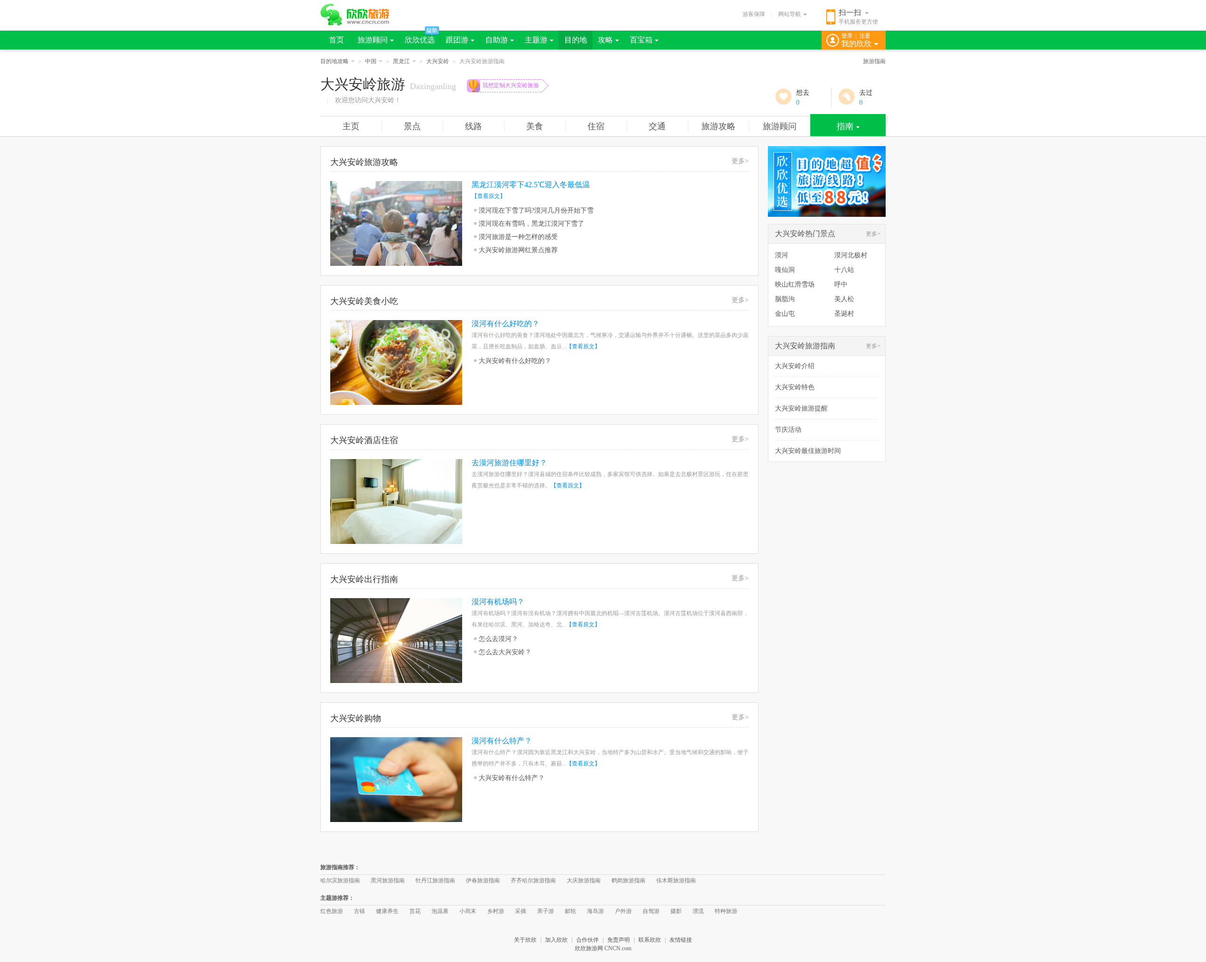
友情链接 (680, 940)
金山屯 (785, 313)
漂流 (698, 911)
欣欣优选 (420, 40)
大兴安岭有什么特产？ (512, 777)
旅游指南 (874, 61)
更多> (740, 160)
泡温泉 (440, 911)
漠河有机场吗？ (498, 602)
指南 (845, 126)
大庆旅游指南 (584, 880)
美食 (534, 126)
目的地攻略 (334, 61)
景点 (412, 126)
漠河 (781, 255)
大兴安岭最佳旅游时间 (808, 450)
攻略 (605, 40)
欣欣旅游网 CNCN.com (603, 948)
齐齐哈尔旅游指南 (533, 880)
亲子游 (545, 911)
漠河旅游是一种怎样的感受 (518, 236)
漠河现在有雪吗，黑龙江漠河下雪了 (531, 223)
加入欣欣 (556, 940)
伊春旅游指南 (483, 880)
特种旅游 (726, 911)
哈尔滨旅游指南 (340, 880)
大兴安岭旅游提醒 (801, 408)
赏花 (415, 911)
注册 (865, 36)
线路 (473, 126)
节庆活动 (788, 429)
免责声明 (618, 940)
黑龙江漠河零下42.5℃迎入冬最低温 (531, 185)
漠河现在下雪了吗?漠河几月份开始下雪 (536, 210)
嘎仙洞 (785, 269)
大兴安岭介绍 (795, 366)
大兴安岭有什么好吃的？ (515, 360)
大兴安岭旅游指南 (805, 346)
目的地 (575, 40)
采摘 (520, 911)
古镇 (359, 911)
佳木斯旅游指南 (676, 880)
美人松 (844, 299)
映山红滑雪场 (795, 284)
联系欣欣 (649, 940)
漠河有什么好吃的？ (505, 324)
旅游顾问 (373, 40)
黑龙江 (401, 61)
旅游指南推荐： (340, 867)
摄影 (676, 911)
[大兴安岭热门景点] (804, 241)
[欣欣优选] (827, 215)
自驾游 (651, 911)
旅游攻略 (718, 126)
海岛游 (595, 911)
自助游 (496, 40)
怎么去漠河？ (498, 638)
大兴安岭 (437, 61)
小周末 (467, 911)
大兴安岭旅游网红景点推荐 (518, 250)
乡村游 (495, 911)
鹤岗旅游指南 (628, 880)
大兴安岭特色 (795, 387)
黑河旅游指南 (388, 880)
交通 (657, 126)
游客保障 (753, 14)
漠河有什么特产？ (502, 741)
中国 (370, 61)
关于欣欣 (525, 940)
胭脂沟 (785, 299)
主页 (350, 126)
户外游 (623, 911)
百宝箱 (641, 40)
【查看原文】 (488, 196)
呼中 (840, 284)
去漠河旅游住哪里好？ (509, 463)
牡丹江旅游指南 (435, 880)
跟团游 (457, 40)
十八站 (844, 269)
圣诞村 (844, 313)
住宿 (595, 126)
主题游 (536, 40)
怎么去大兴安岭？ (505, 652)
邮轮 (570, 911)
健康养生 (387, 911)
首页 (336, 40)
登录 (847, 36)
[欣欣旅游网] (355, 14)
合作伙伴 (587, 940)
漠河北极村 (850, 255)
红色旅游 (331, 911)
